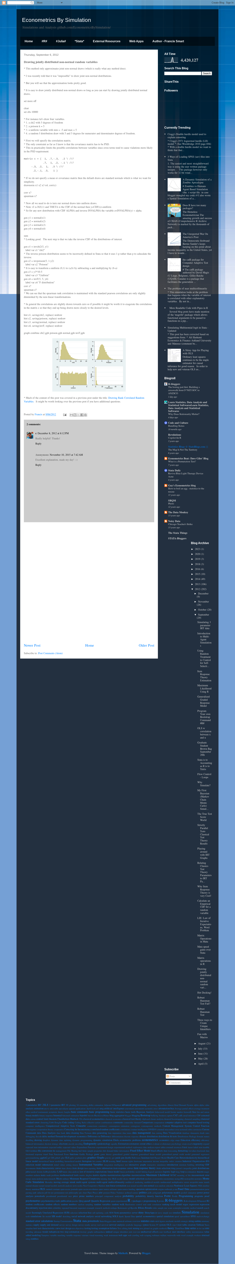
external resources (174, 1147)
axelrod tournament (39, 1112)
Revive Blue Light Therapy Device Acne (185, 475)
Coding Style (80, 1122)
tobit (207, 1228)
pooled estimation (188, 1192)
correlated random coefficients (105, 1129)
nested (41, 1185)
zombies (35, 1238)
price (75, 1196)
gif (49, 1157)
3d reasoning (82, 1105)
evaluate (156, 1143)
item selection (163, 1168)
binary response (46, 1115)
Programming (186, 1196)
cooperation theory (45, 1129)
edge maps (175, 1140)
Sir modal (46, 1216)
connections (92, 1126)
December (203, 593)
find (80, 1150)
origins (161, 1189)
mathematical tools (69, 1175)
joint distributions (200, 1168)
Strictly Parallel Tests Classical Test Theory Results (203, 834)
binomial (57, 1115)
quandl (87, 1200)
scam (170, 1207)
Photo (171, 503)
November (203, 601)
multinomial (165, 1182)
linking (145, 1171)
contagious (135, 1126)
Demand (59, 1136)
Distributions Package (187, 1136)
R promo (160, 1201)
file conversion (45, 1150)
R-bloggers (174, 384)
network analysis (65, 1185)
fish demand (108, 1150)
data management (141, 1132)
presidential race (64, 1196)
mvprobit (194, 1182)
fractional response (34, 1154)
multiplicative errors (180, 1182)
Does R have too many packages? (194, 206)
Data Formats (85, 1133)
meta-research (49, 1178)
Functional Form (61, 1154)
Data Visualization (172, 1132)
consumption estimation (119, 1126)
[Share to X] (78, 415)
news (75, 1185)
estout (143, 1143)
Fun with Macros (202, 1035)
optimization (151, 1189)
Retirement (122, 1207)
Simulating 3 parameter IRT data (204, 625)
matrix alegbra (85, 1175)
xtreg (28, 1238)
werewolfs (171, 1235)
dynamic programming (82, 1140)
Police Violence (117, 1192)
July (200, 1048)
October (202, 609)
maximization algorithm (119, 1175)
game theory (106, 1154)
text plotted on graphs (149, 1228)
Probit (167, 1196)
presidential (51, 1196)
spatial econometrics (146, 1216)
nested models (51, 1185)
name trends (204, 1182)
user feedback (165, 1231)
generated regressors (200, 1154)
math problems (52, 1175)
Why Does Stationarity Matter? (183, 414)
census (33, 1119)
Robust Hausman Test (203, 1012)
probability (128, 1196)
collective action (93, 1122)
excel (189, 1143)
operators (140, 1189)
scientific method (189, 1207)
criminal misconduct (165, 1129)
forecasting (172, 1150)
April (201, 1063)
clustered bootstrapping (174, 1119)
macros (200, 1171)
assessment (129, 1108)
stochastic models (173, 1221)
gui (113, 1157)
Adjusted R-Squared (112, 1105)
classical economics (113, 1119)
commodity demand (132, 1122)
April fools (91, 1108)
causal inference (189, 1115)
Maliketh (123, 1253)
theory (170, 1228)
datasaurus (194, 1133)
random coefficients (35, 1204)
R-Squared (201, 1201)
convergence (31, 1129)
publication (66, 1200)
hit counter (97, 1161)
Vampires (45, 1235)
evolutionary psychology (170, 1143)
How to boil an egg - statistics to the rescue (186, 490)
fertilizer (33, 1150)
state (114, 1221)
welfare (163, 1235)
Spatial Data (130, 1216)
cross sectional (181, 1129)
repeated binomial (69, 1207)
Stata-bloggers (106, 1221)
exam (184, 1143)
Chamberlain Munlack (67, 1118)
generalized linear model (150, 1154)
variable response (73, 1235)
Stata (77, 1220)
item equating (90, 1168)
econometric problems (130, 1140)
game (96, 1154)
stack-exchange (202, 1216)
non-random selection (164, 1185)
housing (112, 1161)
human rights (127, 1161)
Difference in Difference (99, 1136)
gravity (108, 1157)
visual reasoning (96, 1235)
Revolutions (174, 435)
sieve (160, 1212)
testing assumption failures (104, 1228)
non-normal (149, 1185)
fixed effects (157, 1150)
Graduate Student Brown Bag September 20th (204, 748)
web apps (122, 1235)
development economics (75, 1136)
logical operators (155, 1171)
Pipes (90, 1192)
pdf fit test (49, 1192)
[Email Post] (64, 414)
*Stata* (79, 41)
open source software (108, 1189)
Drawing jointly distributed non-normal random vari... (204, 978)
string (191, 1221)
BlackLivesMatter (101, 1115)
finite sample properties (92, 1150)
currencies (197, 1129)
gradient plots (81, 1157)
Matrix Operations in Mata (204, 938)
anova (46, 1108)
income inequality (161, 1161)
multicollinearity (116, 1182)
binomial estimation (70, 1115)
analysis (29, 1108)
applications (81, 1108)
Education (185, 1140)
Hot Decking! (204, 992)
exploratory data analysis (143, 1147)
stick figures (160, 1221)
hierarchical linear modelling (51, 1161)
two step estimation (69, 1231)
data (39, 1132)
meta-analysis (37, 1178)
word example (187, 1235)
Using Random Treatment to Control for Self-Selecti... (204, 658)
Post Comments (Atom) (50, 653)
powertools (40, 1196)
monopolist (189, 1178)
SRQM (172, 500)
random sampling (85, 1204)
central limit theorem (46, 1118)
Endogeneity (90, 1143)
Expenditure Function (86, 1147)
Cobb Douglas (55, 1122)
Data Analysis (49, 1132)
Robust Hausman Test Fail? (203, 1000)
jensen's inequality (184, 1168)
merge (28, 1178)
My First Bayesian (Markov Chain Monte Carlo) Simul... (203, 799)
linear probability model (130, 1171)
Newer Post (32, 645)
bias (194, 1112)
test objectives (78, 1228)
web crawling (134, 1235)
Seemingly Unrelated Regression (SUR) (51, 1212)
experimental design (104, 1147)
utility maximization (194, 1231)
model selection (136, 1178)
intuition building (187, 1164)
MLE (114, 1178)
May (200, 1058)
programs (199, 1196)
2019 (198, 559)
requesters (82, 1207)
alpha (196, 1105)
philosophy (73, 1192)
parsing (29, 1192)
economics (164, 1140)
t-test (179, 1224)
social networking (103, 1216)
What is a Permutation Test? (182, 461)
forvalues (192, 1150)
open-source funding (126, 1189)
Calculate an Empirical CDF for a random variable (204, 907)
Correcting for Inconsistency (77, 1129)
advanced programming (134, 1105)
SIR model (57, 1216)
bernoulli (187, 1112)
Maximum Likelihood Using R (204, 688)
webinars (156, 1235)
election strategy (51, 1143)
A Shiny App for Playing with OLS (196, 351)
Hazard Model (160, 1157)
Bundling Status (176, 425)
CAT (175, 1115)
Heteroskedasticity (188, 1157)
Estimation (123, 1143)
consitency (102, 1126)
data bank (61, 1133)
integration (108, 1164)
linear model (114, 1171)
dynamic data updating (61, 1140)
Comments (174, 1082)
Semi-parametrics (122, 1212)
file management (60, 1150)
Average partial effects (184, 1108)
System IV (153, 1224)
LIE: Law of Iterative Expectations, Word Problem (204, 924)
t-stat (174, 1224)
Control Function (201, 1125)
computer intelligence (35, 1126)
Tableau (200, 1224)
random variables (102, 1204)
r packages (137, 1200)
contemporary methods (151, 1126)
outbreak (168, 1189)
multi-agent (101, 1182)
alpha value (204, 1105)
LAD (59, 1171)
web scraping (145, 1235)
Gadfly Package (86, 1154)
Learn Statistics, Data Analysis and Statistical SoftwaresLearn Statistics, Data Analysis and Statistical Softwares (188, 406)
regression (194, 1204)
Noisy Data (174, 521)
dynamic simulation (102, 1140)
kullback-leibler (50, 1171)
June (200, 1053)
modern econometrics (154, 1178)
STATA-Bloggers (177, 538)
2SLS (45, 1105)
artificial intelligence (114, 1108)
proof (207, 1196)
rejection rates (46, 1207)
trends (45, 1231)
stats (152, 1221)
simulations (35, 1216)
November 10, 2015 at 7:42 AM (66, 454)
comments (118, 1122)
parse (207, 1189)
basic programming (99, 1112)
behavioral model (162, 1112)
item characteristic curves (48, 1168)
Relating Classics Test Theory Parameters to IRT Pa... (204, 872)
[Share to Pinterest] (85, 415)
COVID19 (152, 1129)
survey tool (96, 1224)
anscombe (54, 1108)
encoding (79, 1143)
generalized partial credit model (176, 1154)
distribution (152, 1136)
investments (31, 1168)
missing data (106, 1178)
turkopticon (54, 1231)
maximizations (138, 1175)
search (200, 1207)
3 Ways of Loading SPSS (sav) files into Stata (189, 158)
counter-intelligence (139, 1129)
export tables (160, 1147)
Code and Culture (178, 423)
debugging (30, 1136)
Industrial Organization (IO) (195, 1161)
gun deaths (126, 1157)
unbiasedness (99, 1231)
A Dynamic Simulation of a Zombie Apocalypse (197, 181)
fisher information (121, 1150)
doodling (29, 1140)
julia (28, 1171)
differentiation (118, 1136)
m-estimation (190, 1171)
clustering (44, 1122)
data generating (99, 1132)
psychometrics (33, 1200)
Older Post (146, 645)
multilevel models (152, 1182)
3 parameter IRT (57, 1105)
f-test (184, 1147)
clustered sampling (192, 1119)
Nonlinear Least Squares (185, 1185)
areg (102, 1108)
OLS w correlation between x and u (204, 732)
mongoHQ (179, 1178)
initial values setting (63, 1164)
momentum (169, 1178)
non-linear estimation (116, 1185)
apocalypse (63, 1108)
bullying (154, 1115)
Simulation (190, 1212)
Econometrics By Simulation (56, 20)
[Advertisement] (89, 582)
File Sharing (72, 1150)
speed (176, 1216)
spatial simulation (165, 1216)
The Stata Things (177, 533)
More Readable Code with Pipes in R (188, 308)
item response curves (123, 1168)
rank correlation (154, 1204)
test (35, 1228)
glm (62, 1157)
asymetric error (151, 1108)
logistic (166, 1171)
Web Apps (136, 41)
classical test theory (131, 1118)
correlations (125, 1129)
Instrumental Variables (91, 1164)
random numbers (69, 1204)
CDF (198, 1115)
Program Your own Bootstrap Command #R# (204, 717)
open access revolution (88, 1189)
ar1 (97, 1108)
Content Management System (177, 1125)
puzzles (75, 1201)
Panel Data (183, 1189)
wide (178, 1235)
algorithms (162, 1105)
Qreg (81, 1200)
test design (66, 1228)
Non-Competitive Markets (94, 1185)
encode (71, 1143)
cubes (190, 1129)
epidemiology (103, 1143)
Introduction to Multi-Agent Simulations (204, 639)
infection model (33, 1164)
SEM (111, 1212)
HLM (105, 1161)
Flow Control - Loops (204, 775)
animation (39, 1108)
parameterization (197, 1189)
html (118, 1161)
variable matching (57, 1235)
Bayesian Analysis (145, 1112)
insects (75, 1164)
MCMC (173, 1175)
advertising (152, 1105)
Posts (172, 1076)
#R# (44, 41)
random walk (118, 1204)
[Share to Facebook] (82, 415)
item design (78, 1168)
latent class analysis (71, 1171)
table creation (189, 1224)
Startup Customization (63, 1221)
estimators (134, 1143)
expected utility (55, 1147)
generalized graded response (125, 1154)
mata (43, 1175)
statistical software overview (128, 1221)
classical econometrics (94, 1118)
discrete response (131, 1136)
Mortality (49, 1182)
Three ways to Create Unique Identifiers (204, 1024)
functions (74, 1154)
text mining (133, 1228)
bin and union (203, 1112)
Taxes (207, 1224)
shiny (141, 1212)
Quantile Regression (100, 1200)
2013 (198, 584)
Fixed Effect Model (140, 1150)
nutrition (35, 1189)
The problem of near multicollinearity (187, 288)
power (200, 1192)
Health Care (173, 1157)
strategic (184, 1221)
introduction (172, 1164)
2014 (198, 579)
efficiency (195, 1140)
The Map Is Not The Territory (182, 449)
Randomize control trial (135, 1204)
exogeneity (197, 1143)
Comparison (147, 1122)
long (178, 1171)
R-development (190, 1201)
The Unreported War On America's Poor (195, 235)
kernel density (37, 1171)
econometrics (150, 1140)
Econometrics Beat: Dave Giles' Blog (188, 458)
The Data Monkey (178, 512)
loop (182, 1171)
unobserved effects (149, 1231)
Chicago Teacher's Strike (180, 524)
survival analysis (117, 1224)
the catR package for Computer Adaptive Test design (195, 263)
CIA (80, 1119)
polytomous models (171, 1192)
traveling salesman (33, 1231)
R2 (208, 1200)
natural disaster (32, 1185)
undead (109, 1231)
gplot (72, 1157)
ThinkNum (179, 1228)
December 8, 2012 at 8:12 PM (53, 433)
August (202, 1043)
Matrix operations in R (204, 961)
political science (131, 1192)
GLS (67, 1157)
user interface (178, 1231)
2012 (198, 589)
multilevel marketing (134, 1182)
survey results (84, 1224)
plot (100, 1192)
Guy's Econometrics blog (182, 485)
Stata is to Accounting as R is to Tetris (204, 764)
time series (190, 1228)
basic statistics (117, 1112)
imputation (147, 1161)
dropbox (46, 1140)
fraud (45, 1154)
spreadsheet (185, 1216)
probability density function (149, 1196)
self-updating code (100, 1212)
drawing (38, 1140)
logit (173, 1171)
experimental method (123, 1147)
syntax (146, 1224)
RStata (141, 1207)
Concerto (81, 1125)
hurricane (138, 1161)
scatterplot (177, 1207)
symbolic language (134, 1224)
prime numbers (86, 1196)
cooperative (59, 1129)
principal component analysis (108, 1196)
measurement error (200, 1175)
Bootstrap (145, 1115)
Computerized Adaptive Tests (60, 1125)
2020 (198, 554)
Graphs (100, 1157)
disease (142, 1136)
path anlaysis (38, 1192)
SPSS (193, 1216)
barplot (67, 1112)
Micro (59, 1178)
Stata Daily (174, 470)
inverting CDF (202, 1164)
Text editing (123, 1228)
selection (74, 1212)
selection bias (85, 1212)
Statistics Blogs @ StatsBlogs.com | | (188, 447)
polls (150, 1192)
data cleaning (72, 1132)
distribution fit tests (167, 1136)
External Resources (106, 41)
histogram (87, 1161)
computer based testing (198, 1122)
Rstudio (148, 1207)
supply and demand (49, 1224)
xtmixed (205, 1235)
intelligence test (121, 1164)
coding (71, 1122)
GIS (52, 1157)
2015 (198, 574)
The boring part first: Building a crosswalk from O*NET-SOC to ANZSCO (184, 390)
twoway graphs (86, 1231)
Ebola (116, 1140)
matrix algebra (100, 1175)
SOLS (115, 1216)
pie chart (83, 1192)
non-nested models (135, 1185)
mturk (72, 1182)
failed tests (197, 1147)
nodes (79, 1185)
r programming (149, 1200)
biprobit (83, 1115)
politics (143, 1192)
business (162, 1115)
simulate (177, 1212)
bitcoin (91, 1115)
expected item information (37, 1147)
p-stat (175, 1189)
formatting (183, 1150)
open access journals (69, 1189)
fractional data (203, 1150)
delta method (48, 1136)
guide (117, 1157)
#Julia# (61, 41)
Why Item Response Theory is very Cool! (204, 891)
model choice (123, 1178)
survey (62, 1224)
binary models (32, 1115)
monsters (198, 1178)
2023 (198, 549)
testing (87, 1228)
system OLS (165, 1224)
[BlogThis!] (75, 415)
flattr (165, 1150)
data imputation (115, 1133)
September (203, 614)
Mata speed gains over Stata (204, 950)
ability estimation (95, 1105)
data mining (157, 1133)
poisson (106, 1192)
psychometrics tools (50, 1200)
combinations (107, 1122)
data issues (127, 1133)
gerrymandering (32, 1157)
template (29, 1228)
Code (64, 1122)
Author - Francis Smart (168, 41)
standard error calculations (39, 1221)
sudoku (197, 1221)
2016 (198, 569)
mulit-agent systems (86, 1182)
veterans (85, 1235)
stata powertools (90, 1221)
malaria (37, 1175)
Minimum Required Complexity (85, 1178)
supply (36, 1224)
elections (63, 1143)
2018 (198, 564)
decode (39, 1136)
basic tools (130, 1112)
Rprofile (134, 1207)
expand (206, 1143)
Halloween (136, 1157)
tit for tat (200, 1228)
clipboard (146, 1119)
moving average (61, 1182)
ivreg (173, 1168)
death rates (204, 1133)
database (185, 1133)
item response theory (145, 1168)
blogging (136, 1115)
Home (29, 41)
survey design (71, 1224)
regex (185, 1204)
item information (105, 1168)
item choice (67, 1168)
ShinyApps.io (151, 1212)
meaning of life (184, 1175)
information (47, 1164)
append (72, 1108)
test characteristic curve (49, 1228)
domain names (203, 1136)
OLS (42, 1189)
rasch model (176, 1204)
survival (104, 1224)
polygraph (157, 1192)
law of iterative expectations (93, 1171)
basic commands (79, 1112)
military (66, 1178)
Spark (121, 1216)
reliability (57, 1207)
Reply (38, 443)
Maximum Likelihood (157, 1175)
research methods (102, 1207)
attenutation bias (166, 1108)
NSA (200, 1185)
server (135, 1212)
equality (114, 1143)
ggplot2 (43, 1157)
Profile (175, 1196)
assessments (139, 1108)
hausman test (147, 1157)
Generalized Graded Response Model (203, 701)
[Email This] (71, 415)
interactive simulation (156, 1164)
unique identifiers (120, 1231)
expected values (69, 1147)
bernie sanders (177, 1112)
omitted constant (53, 1189)
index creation (175, 1161)
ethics (149, 1143)
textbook (163, 1228)
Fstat (51, 1154)
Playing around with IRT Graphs (203, 853)
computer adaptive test (176, 1122)
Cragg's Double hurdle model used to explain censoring (187, 135)
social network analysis (82, 1216)
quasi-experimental (119, 1201)
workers (197, 1235)
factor (190, 1147)
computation (158, 1122)
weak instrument (111, 1235)
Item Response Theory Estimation (204, 675)
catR (180, 1115)
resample (90, 1207)
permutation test (61, 1192)
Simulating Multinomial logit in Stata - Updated (188, 329)
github (57, 1157)
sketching (67, 1216)
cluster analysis (157, 1119)
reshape (114, 1207)
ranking (165, 1204)
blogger (128, 1115)
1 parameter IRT (33, 1105)
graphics (91, 1157)
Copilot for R (174, 437)
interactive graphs (137, 1164)
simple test (167, 1212)
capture (170, 1115)
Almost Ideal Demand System (180, 1105)
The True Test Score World (204, 817)
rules (155, 1207)
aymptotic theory (56, 1112)
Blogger (146, 1253)
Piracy (95, 1192)
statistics (145, 1221)
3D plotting (71, 1105)
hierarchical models (73, 1161)
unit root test (134, 1231)
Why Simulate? (203, 783)
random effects (53, 1204)
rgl (129, 1207)
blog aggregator (117, 1115)
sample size (162, 1207)
